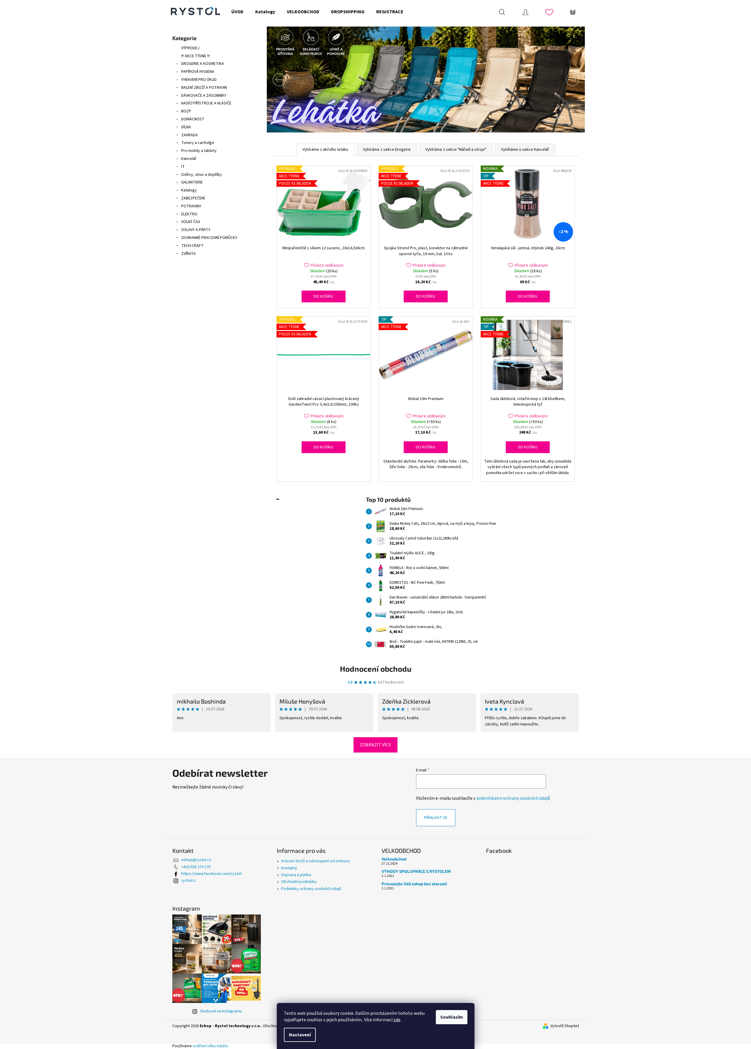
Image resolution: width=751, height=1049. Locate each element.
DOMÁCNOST (192, 119)
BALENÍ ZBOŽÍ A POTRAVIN (204, 88)
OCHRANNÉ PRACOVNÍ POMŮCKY (209, 238)
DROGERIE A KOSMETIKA (202, 64)
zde (396, 1020)
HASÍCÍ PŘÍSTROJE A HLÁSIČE (206, 103)
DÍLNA (186, 127)
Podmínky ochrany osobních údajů (311, 889)
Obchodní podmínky (299, 882)
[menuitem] (237, 12)
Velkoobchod (394, 859)
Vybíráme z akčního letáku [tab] (325, 150)
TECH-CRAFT (192, 246)
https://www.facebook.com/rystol (211, 874)
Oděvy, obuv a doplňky (201, 175)
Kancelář (189, 159)
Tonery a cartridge (197, 143)
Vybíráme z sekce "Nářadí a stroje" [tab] (456, 150)
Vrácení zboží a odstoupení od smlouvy (315, 861)
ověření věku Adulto (210, 1046)
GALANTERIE (192, 182)
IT (183, 167)
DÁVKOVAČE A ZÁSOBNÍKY (203, 96)
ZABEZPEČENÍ (193, 198)
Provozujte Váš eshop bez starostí (414, 883)
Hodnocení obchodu (375, 668)
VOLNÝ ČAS (190, 222)
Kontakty (289, 868)
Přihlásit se (435, 818)
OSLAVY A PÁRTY (195, 230)
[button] (291, 79)
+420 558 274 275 (196, 867)
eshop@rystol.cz (196, 860)
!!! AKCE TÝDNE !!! (195, 56)
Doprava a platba (296, 875)
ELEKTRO (189, 214)
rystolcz (188, 881)
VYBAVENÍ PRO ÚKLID (199, 80)
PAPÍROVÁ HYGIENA (197, 72)
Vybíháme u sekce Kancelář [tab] (525, 150)
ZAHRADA (189, 135)
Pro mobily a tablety (199, 151)
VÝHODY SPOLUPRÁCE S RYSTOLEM (416, 871)
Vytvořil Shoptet (564, 1026)
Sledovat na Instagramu (221, 1011)
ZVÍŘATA (188, 254)
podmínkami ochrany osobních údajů (513, 798)
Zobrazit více (375, 745)
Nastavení (300, 1035)
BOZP (186, 111)
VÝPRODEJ (190, 48)
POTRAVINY (191, 206)
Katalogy (189, 190)
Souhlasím (451, 1017)
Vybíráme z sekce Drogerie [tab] (387, 150)
